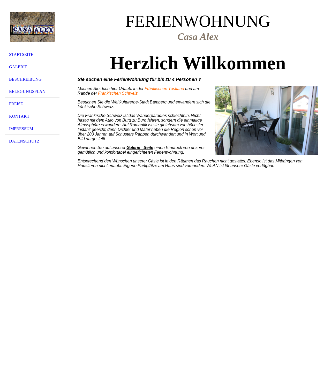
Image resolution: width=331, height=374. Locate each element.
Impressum (21, 128)
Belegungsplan (27, 91)
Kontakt (19, 116)
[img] (32, 27)
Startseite (21, 54)
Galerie (18, 67)
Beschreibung (25, 79)
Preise (16, 104)
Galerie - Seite (139, 147)
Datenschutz (24, 141)
